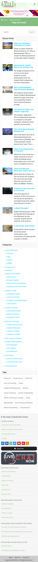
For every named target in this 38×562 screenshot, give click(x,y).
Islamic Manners (14, 328)
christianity (25, 407)
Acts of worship (10, 383)
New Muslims (6, 508)
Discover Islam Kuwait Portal (12, 429)
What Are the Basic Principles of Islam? (22, 44)
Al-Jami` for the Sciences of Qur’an (14, 527)
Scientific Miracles (14, 362)
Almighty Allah (13, 294)
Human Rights (13, 280)
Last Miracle (6, 489)
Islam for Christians (9, 471)
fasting (25, 388)
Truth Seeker (6, 476)
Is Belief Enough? (21, 208)
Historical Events (14, 311)
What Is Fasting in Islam (13, 398)
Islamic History (11, 308)
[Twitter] (14, 443)
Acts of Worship (11, 250)
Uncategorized (11, 366)
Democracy (11, 277)
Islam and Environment (16, 283)
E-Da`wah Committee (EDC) (11, 425)
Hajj (8, 257)
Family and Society (14, 325)
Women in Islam (13, 334)
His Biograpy (12, 345)
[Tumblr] (10, 443)
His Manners (12, 351)
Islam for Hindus (7, 480)
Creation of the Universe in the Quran (24, 189)
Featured (8, 270)
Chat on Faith (6, 494)
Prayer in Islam (7, 513)
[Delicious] (2, 443)
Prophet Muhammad (13, 341)
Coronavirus (10, 267)
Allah (28, 398)
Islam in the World (12, 274)
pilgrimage (8, 403)
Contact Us (25, 557)
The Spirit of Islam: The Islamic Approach (23, 110)
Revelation (9, 355)
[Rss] (27, 443)
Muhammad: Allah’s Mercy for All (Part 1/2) (23, 66)
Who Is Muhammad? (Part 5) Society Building (24, 88)
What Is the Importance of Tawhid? (24, 150)
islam (21, 383)
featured (7, 378)
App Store (20, 448)
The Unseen (12, 303)
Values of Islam (13, 331)
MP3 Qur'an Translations (10, 536)
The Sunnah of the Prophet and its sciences (17, 531)
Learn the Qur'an (7, 517)
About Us (17, 557)
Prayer (9, 260)
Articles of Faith (13, 297)
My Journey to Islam (13, 338)
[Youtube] (19, 443)
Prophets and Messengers (17, 300)
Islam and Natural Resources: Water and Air (24, 170)
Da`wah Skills (6, 546)
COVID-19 (28, 378)
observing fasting (11, 407)
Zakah (9, 263)
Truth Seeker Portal (8, 434)
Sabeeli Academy (8, 504)
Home (11, 557)
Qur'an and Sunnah (14, 358)
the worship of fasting (24, 403)
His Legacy (11, 348)
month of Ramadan (25, 393)
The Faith (5, 485)
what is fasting (10, 393)
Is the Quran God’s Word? (24, 226)
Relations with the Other (17, 286)
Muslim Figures (13, 314)
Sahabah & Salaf (13, 317)
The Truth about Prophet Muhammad (24, 130)
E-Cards (4, 438)
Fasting (10, 253)
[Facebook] (7, 443)
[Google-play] (23, 443)
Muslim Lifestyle (12, 321)
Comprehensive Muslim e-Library (13, 550)
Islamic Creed (10, 291)
